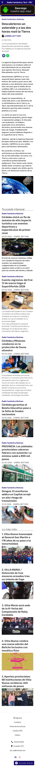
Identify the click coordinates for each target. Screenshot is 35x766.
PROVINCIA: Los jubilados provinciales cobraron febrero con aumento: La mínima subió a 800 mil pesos (17, 452)
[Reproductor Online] (17, 15)
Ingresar (18, 718)
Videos (17, 735)
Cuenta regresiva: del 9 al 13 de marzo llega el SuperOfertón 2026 (17, 283)
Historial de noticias (17, 726)
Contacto (17, 722)
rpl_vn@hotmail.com (17, 750)
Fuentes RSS (17, 731)
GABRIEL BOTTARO (13, 36)
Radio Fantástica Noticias (13, 19)
